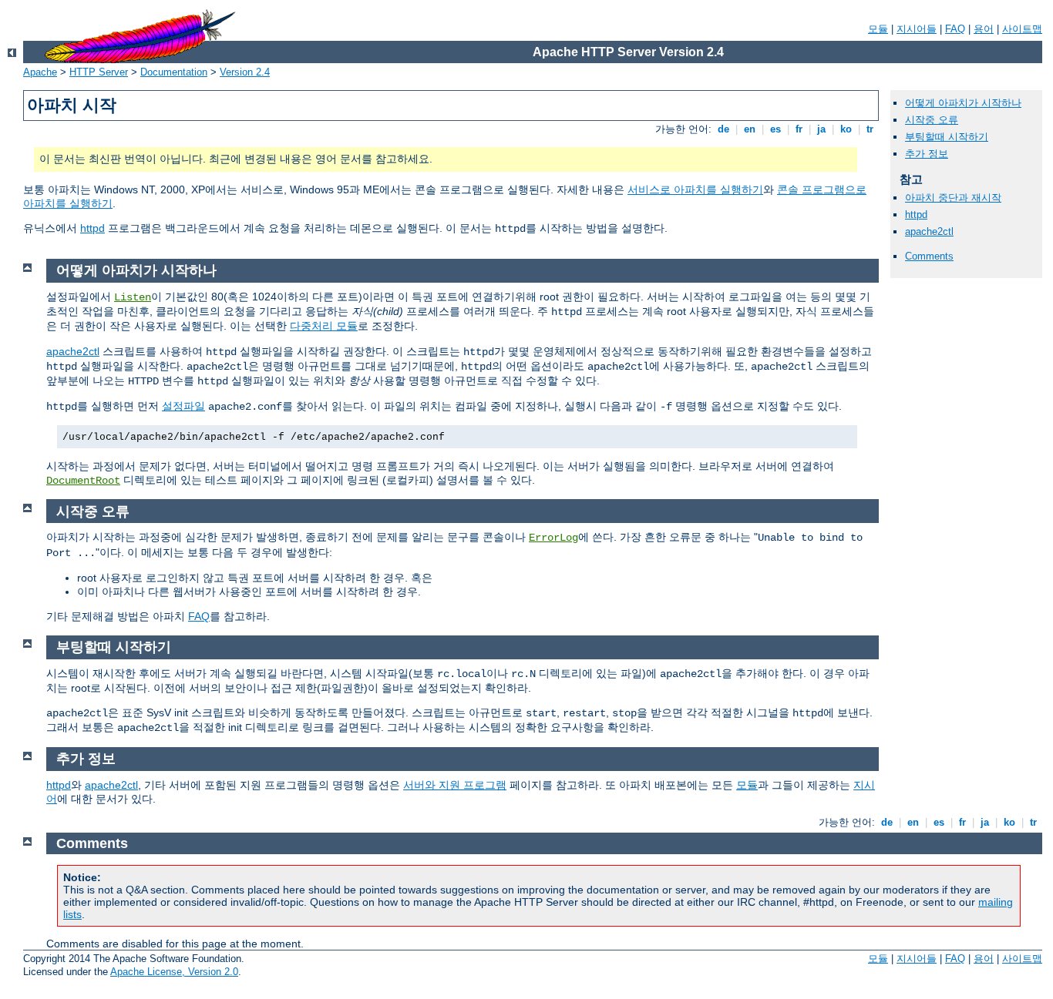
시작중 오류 (931, 120)
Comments (929, 256)
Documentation (173, 72)
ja (821, 129)
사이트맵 (1022, 29)
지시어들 (917, 29)
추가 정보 (926, 153)
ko (846, 129)
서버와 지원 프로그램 (454, 785)
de (723, 129)
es (775, 129)
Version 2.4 (245, 72)
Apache (40, 72)
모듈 (878, 29)
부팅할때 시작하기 (946, 136)
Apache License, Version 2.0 (174, 971)
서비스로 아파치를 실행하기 (695, 189)
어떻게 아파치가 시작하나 (963, 103)
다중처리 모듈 (324, 326)
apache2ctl (929, 231)
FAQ (955, 29)
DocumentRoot (83, 480)
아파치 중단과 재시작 (953, 197)
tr (869, 129)
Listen (132, 297)
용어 (984, 29)
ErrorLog (553, 537)
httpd (92, 228)
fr (799, 129)
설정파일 (183, 406)
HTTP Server (98, 72)
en (750, 129)
